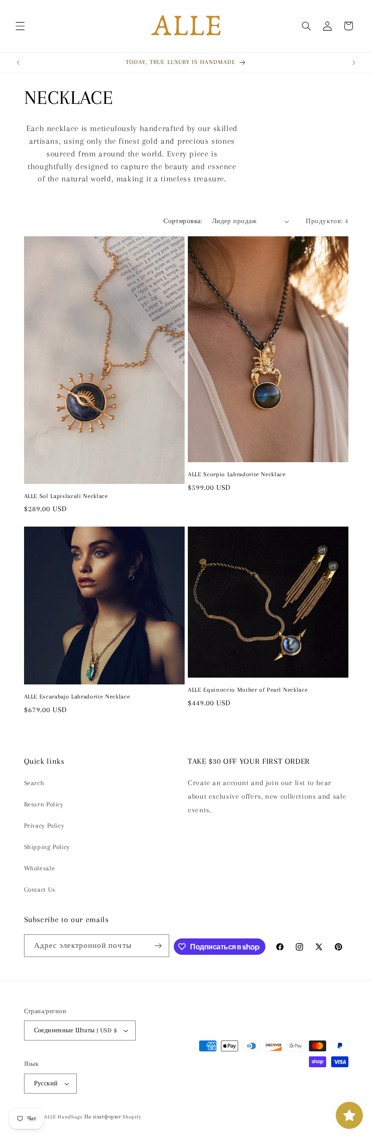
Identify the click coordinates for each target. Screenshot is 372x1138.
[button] (20, 25)
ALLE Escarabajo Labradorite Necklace (77, 696)
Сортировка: (182, 221)
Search (34, 782)
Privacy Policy (44, 825)
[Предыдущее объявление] (18, 63)
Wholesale (39, 868)
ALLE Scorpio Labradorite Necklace (237, 474)
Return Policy (44, 804)
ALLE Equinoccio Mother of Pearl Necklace (248, 689)
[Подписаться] (158, 945)
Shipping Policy (47, 846)
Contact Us (39, 889)
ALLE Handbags (63, 1117)
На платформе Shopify (113, 1117)
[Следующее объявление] (354, 63)
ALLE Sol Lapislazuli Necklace (66, 496)
